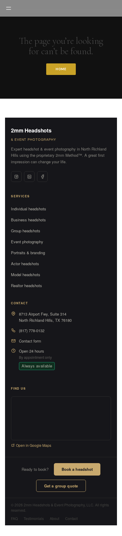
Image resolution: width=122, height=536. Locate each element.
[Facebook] (42, 176)
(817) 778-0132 (31, 330)
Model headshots (25, 274)
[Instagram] (16, 176)
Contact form (30, 341)
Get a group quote (61, 486)
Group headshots (25, 230)
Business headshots (28, 220)
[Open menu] (8, 8)
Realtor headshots (26, 285)
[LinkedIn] (29, 176)
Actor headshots (25, 263)
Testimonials (34, 518)
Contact (71, 518)
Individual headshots (28, 209)
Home (61, 69)
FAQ (14, 518)
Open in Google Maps (33, 445)
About (54, 518)
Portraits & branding (28, 252)
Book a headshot (77, 469)
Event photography (27, 241)
